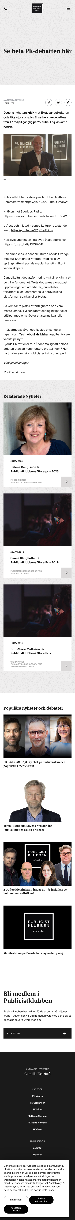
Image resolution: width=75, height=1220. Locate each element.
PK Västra (37, 1096)
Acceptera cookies (16, 1209)
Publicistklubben (20, 573)
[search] (6, 8)
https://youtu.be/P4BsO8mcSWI (46, 202)
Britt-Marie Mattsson (22, 666)
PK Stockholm (37, 1103)
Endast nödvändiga (41, 1200)
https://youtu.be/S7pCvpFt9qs (32, 230)
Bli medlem (13, 1033)
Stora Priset (17, 662)
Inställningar (16, 1200)
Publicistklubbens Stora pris (26, 482)
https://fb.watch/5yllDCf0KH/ (23, 244)
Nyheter (37, 1155)
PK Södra (37, 1109)
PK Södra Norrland (37, 1116)
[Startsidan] (37, 8)
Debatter (37, 1148)
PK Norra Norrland (37, 1123)
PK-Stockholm (18, 480)
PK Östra (37, 1129)
